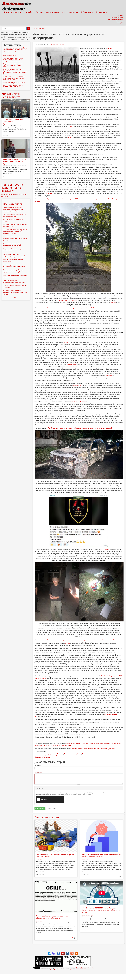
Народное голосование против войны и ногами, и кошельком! (15, 54)
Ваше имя (37, 765)
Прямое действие (76, 754)
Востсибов (39, 860)
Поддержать (101, 12)
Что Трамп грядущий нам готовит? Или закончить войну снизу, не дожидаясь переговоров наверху (15, 49)
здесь (110, 48)
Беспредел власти (51, 754)
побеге (71, 127)
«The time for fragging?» (108, 676)
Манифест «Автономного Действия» (65, 970)
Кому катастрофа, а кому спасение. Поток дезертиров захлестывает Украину (14, 65)
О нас (51, 970)
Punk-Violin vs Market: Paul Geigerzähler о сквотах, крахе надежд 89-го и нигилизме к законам (15, 231)
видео (70, 138)
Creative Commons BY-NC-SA (84, 968)
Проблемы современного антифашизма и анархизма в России (14, 281)
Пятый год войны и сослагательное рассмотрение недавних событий (55, 856)
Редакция (6, 124)
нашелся (49, 193)
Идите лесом (46, 757)
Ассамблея (37, 757)
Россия (58, 756)
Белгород (41, 756)
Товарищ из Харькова (57, 45)
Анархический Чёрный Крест (10, 95)
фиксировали (71, 364)
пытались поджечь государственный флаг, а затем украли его (92, 749)
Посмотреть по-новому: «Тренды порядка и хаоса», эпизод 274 (13, 271)
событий (109, 376)
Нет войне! (29, 12)
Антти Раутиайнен (87, 915)
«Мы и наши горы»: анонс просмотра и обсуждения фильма (15, 276)
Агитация (73, 12)
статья (67, 643)
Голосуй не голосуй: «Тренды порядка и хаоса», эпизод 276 (14, 215)
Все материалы (13, 204)
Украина (53, 756)
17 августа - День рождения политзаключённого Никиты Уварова (14, 265)
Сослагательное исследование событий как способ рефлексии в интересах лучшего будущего (13, 209)
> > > (15, 297)
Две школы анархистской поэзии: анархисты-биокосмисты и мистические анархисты (15, 238)
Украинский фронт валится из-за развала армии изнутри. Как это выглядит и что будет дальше (13, 59)
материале (77, 385)
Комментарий (39, 772)
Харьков (47, 756)
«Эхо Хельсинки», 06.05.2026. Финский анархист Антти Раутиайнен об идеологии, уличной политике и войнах (101, 910)
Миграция (60, 754)
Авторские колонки (46, 817)
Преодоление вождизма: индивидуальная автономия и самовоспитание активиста (101, 856)
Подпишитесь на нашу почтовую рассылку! (12, 187)
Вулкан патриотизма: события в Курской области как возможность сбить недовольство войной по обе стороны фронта (15, 71)
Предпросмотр (51, 808)
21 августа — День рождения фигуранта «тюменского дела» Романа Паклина (15, 292)
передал (66, 342)
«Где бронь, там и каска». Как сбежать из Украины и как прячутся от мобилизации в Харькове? (79, 428)
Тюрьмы (84, 754)
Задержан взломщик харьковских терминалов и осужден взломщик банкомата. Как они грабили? (80, 640)
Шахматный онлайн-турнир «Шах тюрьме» (13, 120)
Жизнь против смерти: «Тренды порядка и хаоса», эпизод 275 (12, 244)
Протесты (67, 754)
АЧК (64, 12)
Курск (36, 756)
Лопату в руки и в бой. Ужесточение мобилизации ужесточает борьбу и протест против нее (14, 78)
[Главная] (17, 6)
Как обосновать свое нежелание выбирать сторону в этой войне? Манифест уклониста (77, 308)
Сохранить (40, 808)
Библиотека (86, 12)
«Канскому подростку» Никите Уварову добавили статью (14, 160)
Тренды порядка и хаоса (47, 12)
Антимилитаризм (39, 28)
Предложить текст (12, 12)
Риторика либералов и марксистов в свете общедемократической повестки (52, 917)
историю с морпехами (78, 401)
